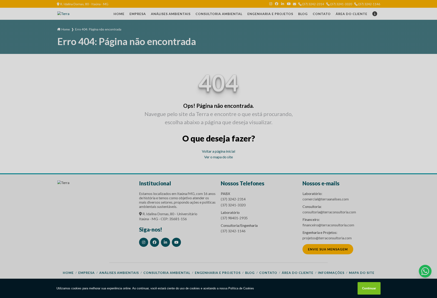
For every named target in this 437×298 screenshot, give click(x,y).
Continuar (369, 288)
